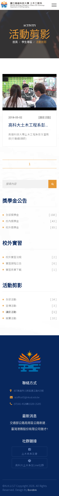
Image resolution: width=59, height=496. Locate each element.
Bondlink (32, 490)
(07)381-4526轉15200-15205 (27, 403)
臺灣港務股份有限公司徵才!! (29, 429)
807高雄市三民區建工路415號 (29, 390)
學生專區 (27, 42)
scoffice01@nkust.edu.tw (26, 397)
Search (52, 184)
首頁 (15, 42)
